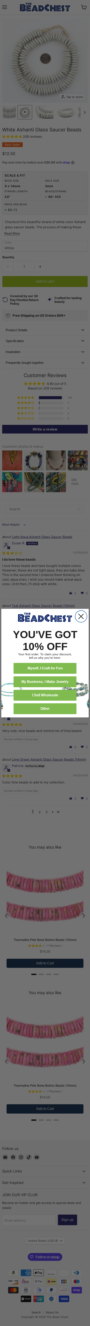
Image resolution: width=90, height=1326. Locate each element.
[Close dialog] (81, 616)
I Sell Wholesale (45, 695)
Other (45, 708)
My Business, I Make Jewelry (45, 682)
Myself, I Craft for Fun (45, 668)
